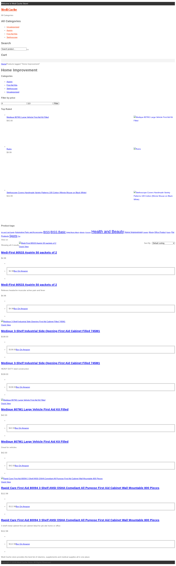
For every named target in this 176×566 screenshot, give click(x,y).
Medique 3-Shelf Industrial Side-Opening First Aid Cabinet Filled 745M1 (50, 331)
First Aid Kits (12, 34)
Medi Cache (9, 9)
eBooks (82, 232)
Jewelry (145, 232)
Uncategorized (13, 27)
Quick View (24, 246)
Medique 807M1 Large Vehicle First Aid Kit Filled (34, 409)
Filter (56, 103)
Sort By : (148, 243)
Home (3, 64)
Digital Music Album (72, 232)
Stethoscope (12, 37)
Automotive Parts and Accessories (29, 232)
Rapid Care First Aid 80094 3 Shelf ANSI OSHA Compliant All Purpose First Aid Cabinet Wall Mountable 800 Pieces (80, 487)
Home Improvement (134, 232)
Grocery (88, 232)
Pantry (168, 232)
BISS (46, 231)
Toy (19, 236)
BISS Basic (58, 232)
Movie (151, 232)
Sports (13, 235)
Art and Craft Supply (8, 232)
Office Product (160, 232)
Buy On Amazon (21, 271)
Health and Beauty (107, 231)
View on (4, 240)
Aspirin (10, 30)
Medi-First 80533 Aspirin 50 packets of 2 (29, 252)
